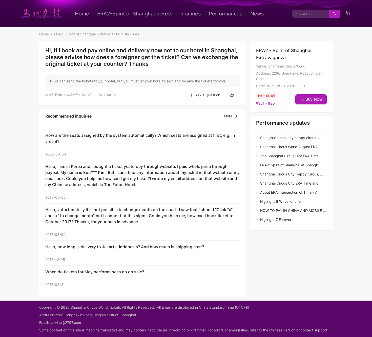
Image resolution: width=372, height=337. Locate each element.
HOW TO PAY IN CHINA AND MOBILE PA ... (295, 210)
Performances (225, 14)
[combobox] (308, 13)
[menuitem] (82, 13)
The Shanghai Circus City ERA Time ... (291, 156)
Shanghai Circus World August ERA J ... (292, 147)
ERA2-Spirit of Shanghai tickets (134, 14)
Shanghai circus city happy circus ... (290, 138)
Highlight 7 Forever (275, 219)
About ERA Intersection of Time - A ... (290, 192)
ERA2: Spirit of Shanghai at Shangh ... (291, 165)
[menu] (169, 13)
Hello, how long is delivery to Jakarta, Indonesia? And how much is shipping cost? (124, 246)
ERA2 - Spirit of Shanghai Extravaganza (87, 34)
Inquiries (190, 14)
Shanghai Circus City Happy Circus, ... (291, 174)
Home (82, 14)
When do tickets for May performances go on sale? (94, 271)
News (257, 14)
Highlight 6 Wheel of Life (280, 201)
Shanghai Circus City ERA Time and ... (291, 183)
